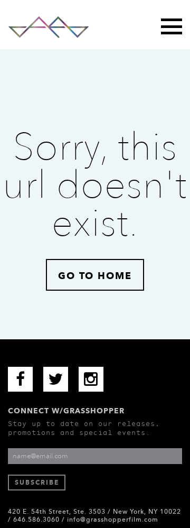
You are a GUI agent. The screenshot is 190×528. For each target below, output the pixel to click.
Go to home (95, 276)
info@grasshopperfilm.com (112, 519)
